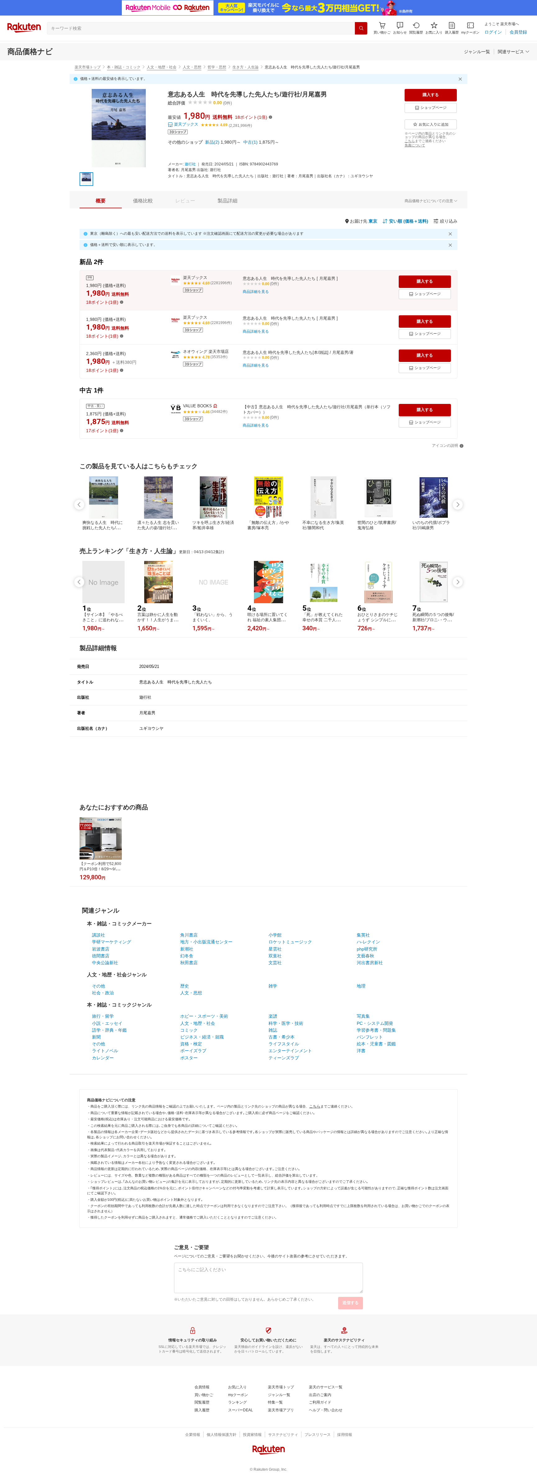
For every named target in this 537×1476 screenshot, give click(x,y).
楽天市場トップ (88, 67)
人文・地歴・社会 (162, 67)
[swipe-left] (79, 505)
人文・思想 (192, 67)
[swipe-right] (458, 505)
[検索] (361, 28)
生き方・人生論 (245, 67)
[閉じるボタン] (461, 79)
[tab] (101, 200)
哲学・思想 (217, 67)
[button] (400, 28)
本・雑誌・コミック (123, 67)
